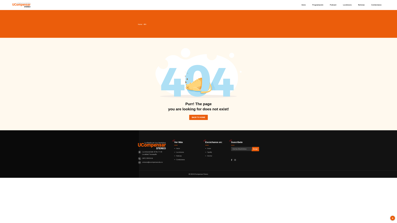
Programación (317, 5)
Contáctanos (376, 5)
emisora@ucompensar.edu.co (152, 162)
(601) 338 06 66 (147, 158)
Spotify (209, 152)
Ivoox (209, 148)
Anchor (209, 156)
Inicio (304, 5)
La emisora (347, 5)
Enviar (255, 149)
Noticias (361, 5)
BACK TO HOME (198, 117)
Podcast (333, 5)
